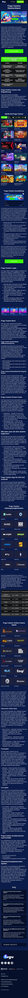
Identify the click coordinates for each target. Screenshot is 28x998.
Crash (16, 117)
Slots (23, 117)
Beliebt (3, 117)
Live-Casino (9, 117)
